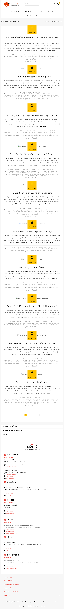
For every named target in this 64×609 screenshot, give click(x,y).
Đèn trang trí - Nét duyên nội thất (42, 321)
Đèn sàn (32, 604)
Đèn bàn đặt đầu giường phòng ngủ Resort (32, 154)
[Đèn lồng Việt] (12, 4)
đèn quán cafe (54, 400)
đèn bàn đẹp (51, 171)
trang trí (25, 324)
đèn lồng (40, 93)
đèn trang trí (32, 250)
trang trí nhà (55, 58)
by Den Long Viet (19, 55)
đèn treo (36, 97)
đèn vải (38, 58)
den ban (23, 56)
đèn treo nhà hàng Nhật (46, 97)
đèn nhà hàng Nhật (15, 97)
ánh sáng (9, 248)
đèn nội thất (32, 174)
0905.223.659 (10, 531)
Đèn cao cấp (53, 602)
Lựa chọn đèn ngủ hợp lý (43, 55)
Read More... (52, 50)
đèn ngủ (32, 58)
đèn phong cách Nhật (27, 97)
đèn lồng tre (8, 135)
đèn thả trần (8, 402)
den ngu (29, 56)
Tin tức (54, 131)
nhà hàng (44, 174)
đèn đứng (35, 323)
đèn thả (9, 324)
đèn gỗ (16, 58)
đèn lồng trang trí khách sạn (28, 95)
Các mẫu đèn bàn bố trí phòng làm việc (32, 231)
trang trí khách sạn (30, 98)
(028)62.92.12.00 (11, 474)
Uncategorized (50, 169)
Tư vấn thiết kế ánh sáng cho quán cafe (32, 193)
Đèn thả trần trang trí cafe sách (32, 382)
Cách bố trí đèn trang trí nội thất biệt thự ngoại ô (32, 306)
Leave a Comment (32, 61)
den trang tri (26, 171)
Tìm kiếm (38, 4)
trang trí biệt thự (45, 58)
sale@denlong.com (11, 478)
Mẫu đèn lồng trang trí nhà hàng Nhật (32, 76)
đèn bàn (46, 56)
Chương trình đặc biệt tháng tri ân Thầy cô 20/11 (32, 115)
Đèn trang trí (40, 11)
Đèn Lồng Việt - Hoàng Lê (37, 606)
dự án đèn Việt (36, 56)
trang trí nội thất (31, 59)
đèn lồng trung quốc (44, 95)
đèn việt (56, 97)
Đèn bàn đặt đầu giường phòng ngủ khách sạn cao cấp (32, 38)
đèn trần (15, 402)
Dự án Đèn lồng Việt (27, 131)
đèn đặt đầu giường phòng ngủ (28, 172)
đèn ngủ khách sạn (13, 174)
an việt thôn (9, 132)
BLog (55, 21)
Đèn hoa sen (28, 16)
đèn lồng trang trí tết (52, 134)
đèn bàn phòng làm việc (44, 248)
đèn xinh (19, 324)
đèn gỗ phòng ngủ (24, 58)
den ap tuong (10, 93)
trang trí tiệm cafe (42, 98)
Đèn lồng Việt (49, 21)
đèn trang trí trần (31, 402)
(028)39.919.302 (11, 466)
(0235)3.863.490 (10, 529)
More (38, 16)
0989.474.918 (10, 476)
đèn (43, 56)
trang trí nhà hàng (30, 176)
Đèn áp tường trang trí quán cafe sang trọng (32, 343)
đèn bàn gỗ (53, 56)
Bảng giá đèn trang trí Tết (13, 56)
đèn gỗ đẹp (41, 172)
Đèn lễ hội (28, 11)
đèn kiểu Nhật (33, 93)
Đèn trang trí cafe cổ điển (32, 267)
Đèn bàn (50, 11)
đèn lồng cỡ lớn (48, 93)
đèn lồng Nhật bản (14, 95)
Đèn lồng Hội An (16, 11)
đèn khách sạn (52, 132)
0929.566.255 (10, 548)
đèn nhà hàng (24, 174)
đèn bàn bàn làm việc (30, 248)
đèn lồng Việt (54, 95)
